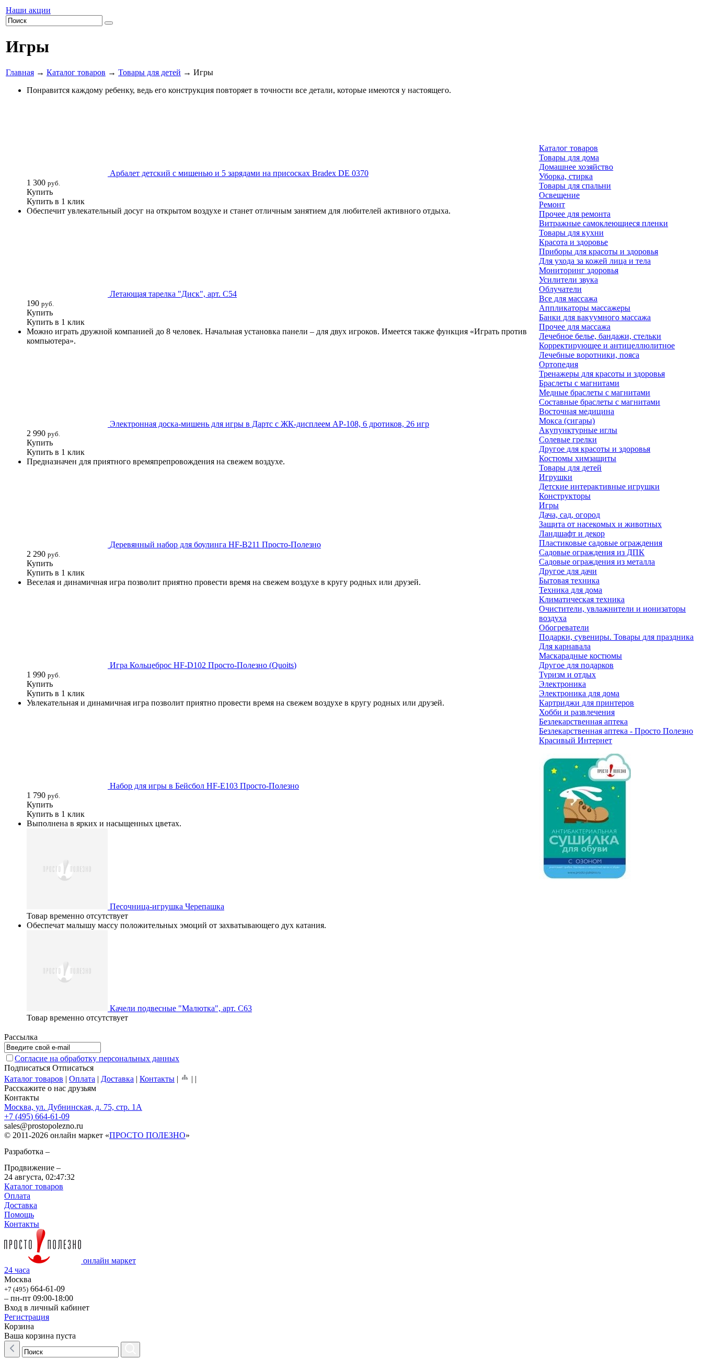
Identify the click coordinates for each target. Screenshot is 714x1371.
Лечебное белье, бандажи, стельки (600, 336)
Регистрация (26, 1317)
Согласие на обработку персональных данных (97, 1058)
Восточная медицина (576, 411)
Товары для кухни (571, 232)
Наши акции (28, 10)
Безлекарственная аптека (583, 721)
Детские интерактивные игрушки (599, 486)
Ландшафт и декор (572, 533)
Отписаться (73, 1067)
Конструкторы (565, 495)
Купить (40, 192)
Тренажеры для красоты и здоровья (602, 373)
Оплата (82, 1078)
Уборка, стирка (566, 176)
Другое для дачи (568, 571)
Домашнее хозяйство (576, 166)
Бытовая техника (569, 580)
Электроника (562, 683)
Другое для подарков (576, 665)
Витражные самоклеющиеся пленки (603, 223)
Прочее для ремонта (575, 213)
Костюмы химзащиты (577, 458)
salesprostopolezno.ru (43, 1125)
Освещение (559, 195)
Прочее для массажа (575, 326)
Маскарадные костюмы (580, 655)
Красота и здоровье (573, 242)
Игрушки (555, 477)
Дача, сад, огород (569, 514)
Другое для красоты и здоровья (594, 448)
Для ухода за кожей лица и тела (595, 260)
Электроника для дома (579, 693)
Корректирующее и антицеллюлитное (607, 345)
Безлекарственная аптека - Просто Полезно (616, 730)
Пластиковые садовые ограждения (600, 542)
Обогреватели (564, 627)
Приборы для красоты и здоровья (598, 251)
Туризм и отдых (567, 674)
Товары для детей (149, 72)
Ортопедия (558, 364)
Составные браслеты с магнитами (599, 401)
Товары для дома (569, 157)
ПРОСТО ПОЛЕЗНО (147, 1135)
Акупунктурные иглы (578, 430)
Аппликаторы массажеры (584, 307)
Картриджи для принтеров (586, 702)
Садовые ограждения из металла (597, 561)
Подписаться (27, 1067)
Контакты (157, 1078)
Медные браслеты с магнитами (594, 392)
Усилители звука (568, 279)
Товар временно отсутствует (77, 915)
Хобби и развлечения (577, 712)
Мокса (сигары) (567, 420)
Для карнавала (565, 646)
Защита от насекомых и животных (600, 524)
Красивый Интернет (575, 740)
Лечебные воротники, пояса (589, 354)
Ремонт (552, 204)
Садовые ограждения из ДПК (591, 552)
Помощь (19, 1214)
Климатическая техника (582, 599)
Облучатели (560, 289)
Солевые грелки (568, 439)
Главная (20, 72)
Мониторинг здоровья (578, 270)
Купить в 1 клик (56, 201)
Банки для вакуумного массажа (595, 317)
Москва (17, 1279)
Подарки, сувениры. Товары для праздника (616, 636)
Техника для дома (570, 589)
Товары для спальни (575, 185)
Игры (549, 505)
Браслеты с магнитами (579, 383)
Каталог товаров (76, 72)
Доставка (117, 1078)
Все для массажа (568, 298)
